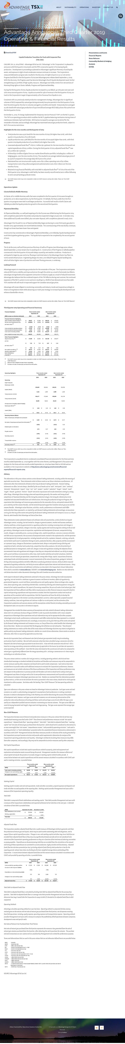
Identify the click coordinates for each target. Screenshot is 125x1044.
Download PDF (11, 53)
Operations (26, 1027)
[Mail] (102, 1028)
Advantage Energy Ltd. (64, 1027)
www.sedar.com (25, 570)
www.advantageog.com (48, 570)
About (11, 1027)
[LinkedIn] (97, 1028)
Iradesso (64, 1032)
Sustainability (18, 1027)
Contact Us (38, 1027)
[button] (117, 7)
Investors (32, 1027)
